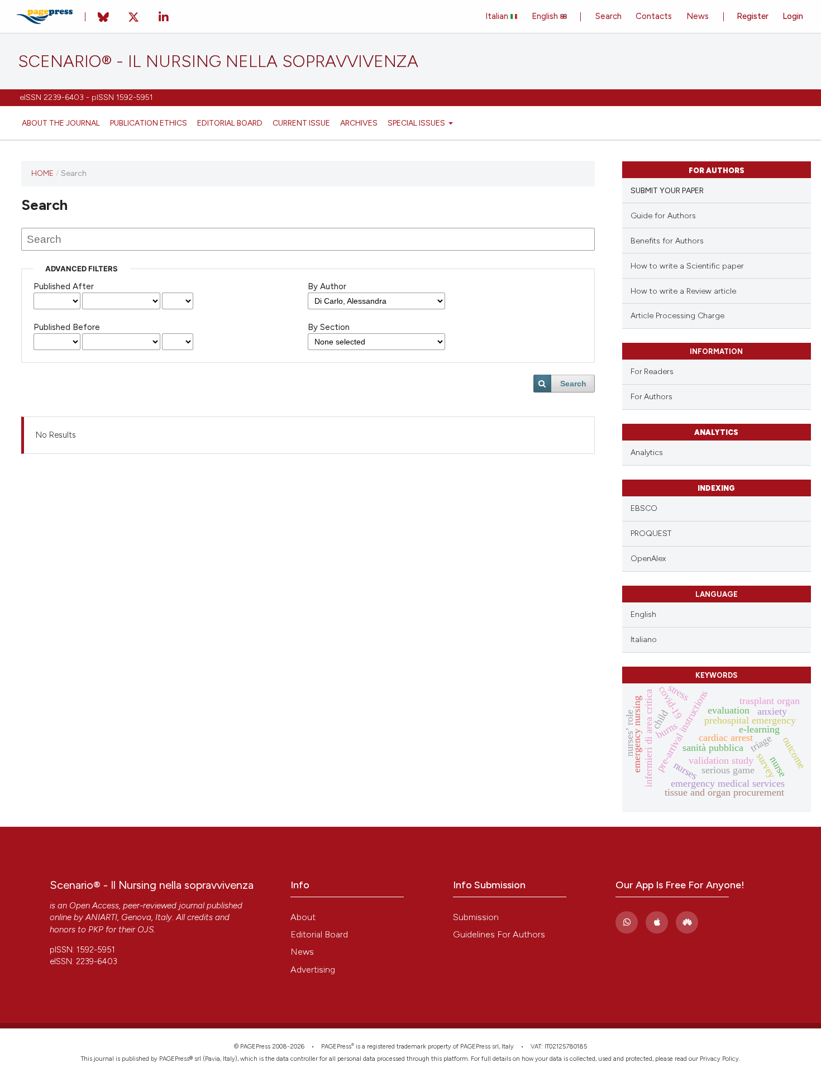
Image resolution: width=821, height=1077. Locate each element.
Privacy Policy (719, 1058)
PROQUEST (651, 533)
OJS (145, 930)
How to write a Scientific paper (687, 266)
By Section (329, 327)
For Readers (652, 371)
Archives (359, 122)
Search (608, 16)
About (303, 917)
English (546, 16)
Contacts (654, 16)
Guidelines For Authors (499, 934)
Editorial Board (229, 122)
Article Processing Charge (677, 315)
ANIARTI (101, 917)
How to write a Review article (683, 291)
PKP (95, 930)
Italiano (644, 639)
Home (42, 173)
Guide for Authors (663, 216)
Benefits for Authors (667, 241)
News (697, 16)
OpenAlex (648, 558)
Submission (476, 917)
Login (792, 16)
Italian (497, 16)
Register (753, 16)
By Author (327, 286)
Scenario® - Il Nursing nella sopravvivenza (218, 61)
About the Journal (61, 122)
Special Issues (417, 122)
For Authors (651, 396)
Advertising (312, 969)
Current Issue (301, 122)
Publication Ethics (148, 122)
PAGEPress (336, 1046)
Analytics (647, 452)
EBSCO (644, 508)
